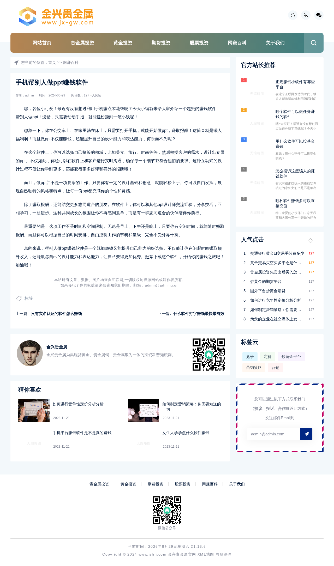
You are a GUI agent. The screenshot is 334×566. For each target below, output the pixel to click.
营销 (275, 367)
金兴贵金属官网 (182, 554)
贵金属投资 (82, 42)
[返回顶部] (317, 503)
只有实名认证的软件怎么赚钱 (56, 313)
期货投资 (161, 42)
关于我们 (275, 42)
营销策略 (254, 367)
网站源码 (224, 554)
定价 (268, 356)
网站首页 (42, 42)
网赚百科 (237, 42)
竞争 (250, 356)
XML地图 (206, 554)
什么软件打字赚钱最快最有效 (199, 313)
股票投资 (199, 42)
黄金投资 (123, 42)
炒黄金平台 (291, 356)
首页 (52, 62)
